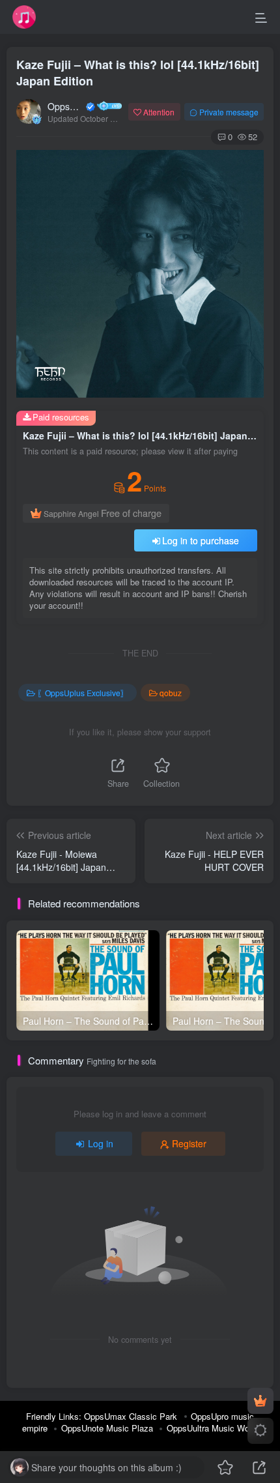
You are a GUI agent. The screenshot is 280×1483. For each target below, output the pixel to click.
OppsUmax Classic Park (130, 1416)
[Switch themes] (260, 1431)
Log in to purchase (200, 540)
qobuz (171, 692)
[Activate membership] (260, 1401)
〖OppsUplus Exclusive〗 (82, 692)
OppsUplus (66, 106)
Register (189, 1143)
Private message (229, 111)
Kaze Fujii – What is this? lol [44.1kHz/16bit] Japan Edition (137, 72)
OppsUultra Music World (213, 1428)
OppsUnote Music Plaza (107, 1428)
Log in (100, 1143)
